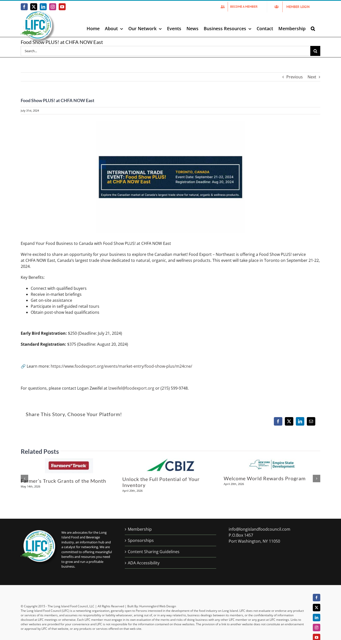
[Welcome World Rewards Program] (272, 461)
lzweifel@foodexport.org (131, 388)
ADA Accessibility (144, 563)
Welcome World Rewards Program (265, 478)
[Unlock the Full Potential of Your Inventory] (170, 461)
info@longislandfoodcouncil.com (259, 529)
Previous (294, 77)
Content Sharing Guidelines (153, 551)
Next (312, 77)
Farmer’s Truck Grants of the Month (63, 481)
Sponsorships (141, 540)
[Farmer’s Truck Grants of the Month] (69, 461)
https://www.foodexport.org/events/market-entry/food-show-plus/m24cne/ (121, 366)
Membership (140, 529)
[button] (313, 28)
